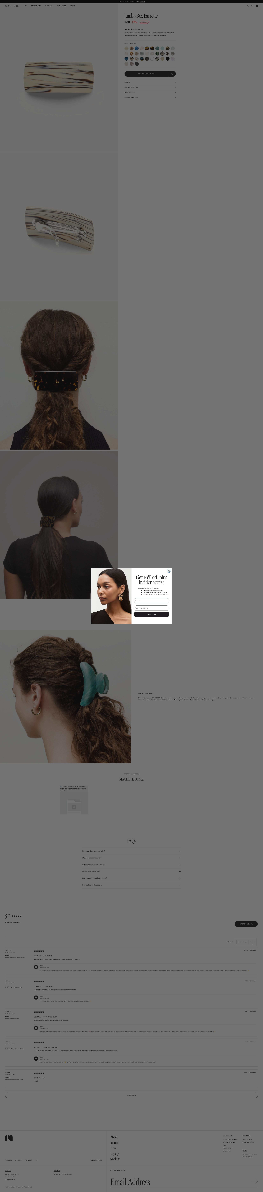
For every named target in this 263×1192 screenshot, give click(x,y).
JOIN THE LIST (151, 614)
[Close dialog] (169, 571)
